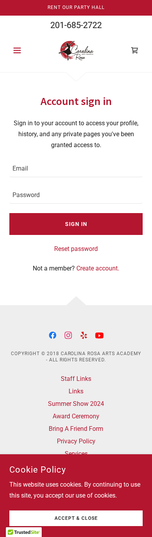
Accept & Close (76, 518)
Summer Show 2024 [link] (76, 403)
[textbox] (76, 168)
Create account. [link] (97, 268)
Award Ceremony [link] (76, 416)
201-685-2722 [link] (76, 25)
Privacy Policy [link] (76, 441)
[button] (19, 50)
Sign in (76, 224)
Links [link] (76, 391)
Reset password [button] (76, 248)
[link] (76, 50)
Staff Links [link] (76, 378)
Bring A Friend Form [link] (76, 428)
